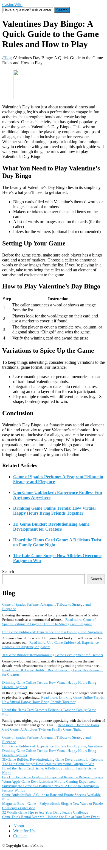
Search (8, 571)
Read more (48, 622)
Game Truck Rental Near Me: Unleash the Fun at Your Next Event (51, 817)
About (18, 826)
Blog (7, 57)
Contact (20, 835)
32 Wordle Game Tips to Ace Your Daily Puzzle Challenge (45, 812)
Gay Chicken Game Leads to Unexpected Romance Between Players (52, 777)
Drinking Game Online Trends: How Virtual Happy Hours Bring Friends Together (54, 510)
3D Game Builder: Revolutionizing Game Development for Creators (51, 526)
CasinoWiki (12, 4)
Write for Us (24, 830)
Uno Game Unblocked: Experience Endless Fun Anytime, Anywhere (52, 632)
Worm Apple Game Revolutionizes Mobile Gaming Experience (48, 781)
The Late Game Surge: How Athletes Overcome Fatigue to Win (48, 764)
